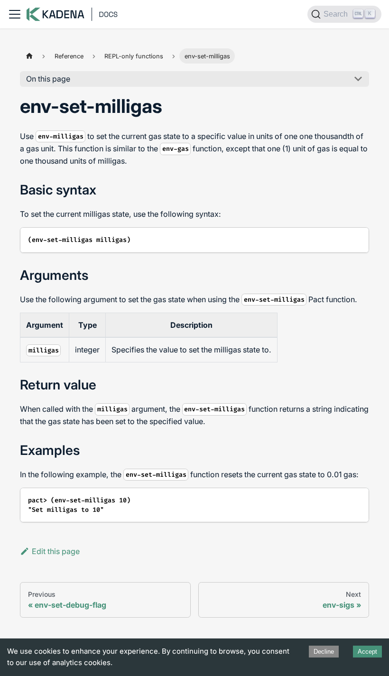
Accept (367, 651)
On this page (48, 78)
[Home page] (29, 55)
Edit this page (56, 551)
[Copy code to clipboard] (357, 239)
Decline (324, 651)
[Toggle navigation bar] (15, 14)
